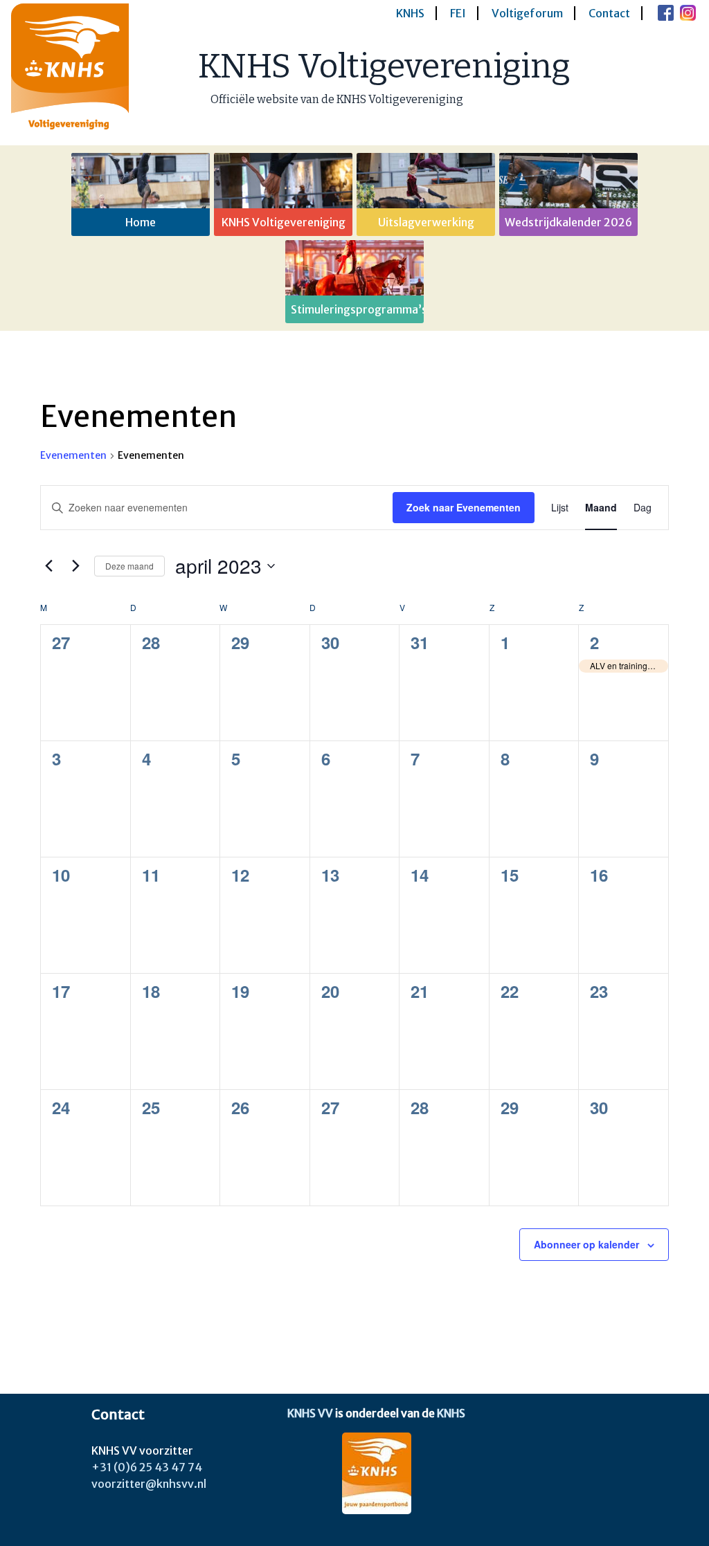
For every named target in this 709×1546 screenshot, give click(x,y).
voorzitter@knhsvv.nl (148, 1484)
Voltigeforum (527, 13)
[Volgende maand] (75, 566)
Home (140, 222)
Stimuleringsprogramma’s (357, 309)
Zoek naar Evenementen (463, 507)
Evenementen (73, 455)
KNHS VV (310, 1413)
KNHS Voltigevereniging (384, 66)
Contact (609, 13)
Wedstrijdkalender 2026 (568, 222)
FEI (458, 13)
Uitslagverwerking (426, 222)
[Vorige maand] (48, 566)
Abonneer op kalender (586, 1244)
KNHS (410, 13)
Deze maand (129, 566)
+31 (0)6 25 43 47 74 (146, 1467)
